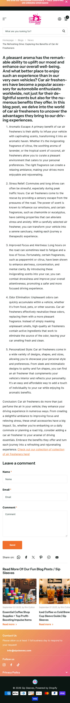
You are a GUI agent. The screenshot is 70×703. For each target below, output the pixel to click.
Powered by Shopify (46, 687)
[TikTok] (18, 664)
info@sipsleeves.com (19, 650)
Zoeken (63, 31)
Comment (10, 507)
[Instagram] (4, 664)
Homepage (8, 40)
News (31, 40)
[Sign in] (59, 19)
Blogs (20, 40)
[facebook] (11, 664)
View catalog (4, 19)
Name (7, 471)
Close (35, 672)
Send (12, 545)
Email (7, 489)
